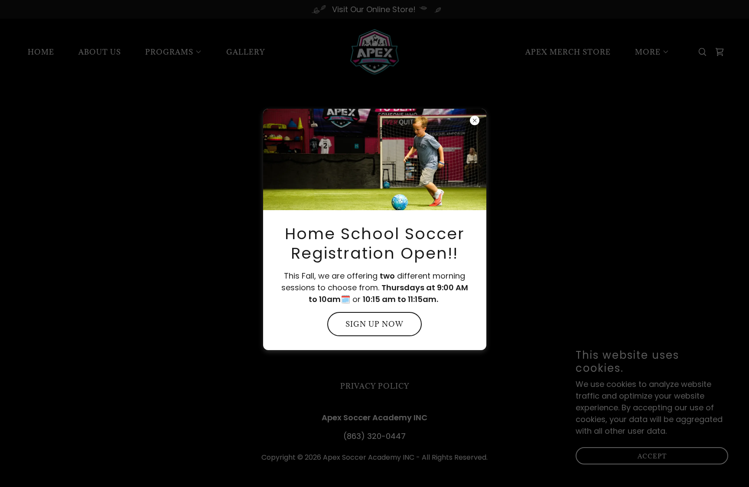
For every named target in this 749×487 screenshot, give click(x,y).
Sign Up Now (374, 324)
